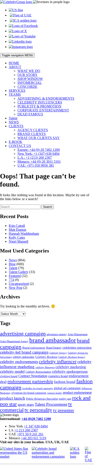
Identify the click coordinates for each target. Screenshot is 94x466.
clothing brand (8, 376)
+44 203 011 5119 (33, 438)
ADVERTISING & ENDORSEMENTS (45, 98)
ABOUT (15, 67)
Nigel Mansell (18, 241)
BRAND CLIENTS (31, 134)
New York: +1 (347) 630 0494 (38, 153)
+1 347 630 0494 (36, 426)
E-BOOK (15, 142)
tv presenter (63, 410)
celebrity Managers (45, 367)
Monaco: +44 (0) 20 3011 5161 (39, 161)
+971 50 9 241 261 (30, 434)
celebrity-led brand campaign (24, 352)
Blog (12, 264)
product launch (12, 398)
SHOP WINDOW (30, 79)
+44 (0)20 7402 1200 (36, 419)
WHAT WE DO (28, 71)
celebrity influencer (58, 361)
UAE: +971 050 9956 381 (35, 165)
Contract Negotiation (32, 376)
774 (11, 280)
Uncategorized (19, 284)
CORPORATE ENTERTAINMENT (43, 110)
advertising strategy (57, 334)
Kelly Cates (17, 237)
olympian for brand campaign (28, 392)
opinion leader (54, 393)
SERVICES (17, 90)
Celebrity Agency (58, 352)
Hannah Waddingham (24, 233)
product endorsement (77, 392)
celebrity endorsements (19, 361)
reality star (65, 398)
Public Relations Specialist (42, 398)
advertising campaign (23, 333)
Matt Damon (17, 229)
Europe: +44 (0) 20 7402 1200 (38, 150)
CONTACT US (20, 146)
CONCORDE (27, 86)
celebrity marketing (71, 367)
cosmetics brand (58, 376)
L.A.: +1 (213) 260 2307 (34, 157)
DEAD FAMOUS (30, 114)
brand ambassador (52, 340)
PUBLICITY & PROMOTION (39, 106)
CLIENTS (16, 126)
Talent (13, 118)
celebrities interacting (77, 347)
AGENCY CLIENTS (32, 130)
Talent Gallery (18, 272)
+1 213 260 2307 (26, 430)
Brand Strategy (54, 347)
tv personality (38, 410)
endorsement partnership (30, 381)
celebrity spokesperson (70, 371)
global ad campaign (67, 388)
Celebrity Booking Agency (71, 357)
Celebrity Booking (46, 356)
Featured (15, 276)
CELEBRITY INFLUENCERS (39, 102)
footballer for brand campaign (37, 388)
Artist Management (77, 334)
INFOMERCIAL (29, 83)
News (13, 260)
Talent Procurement (51, 404)
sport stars (26, 404)
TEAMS (15, 94)
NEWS (14, 122)
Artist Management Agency (14, 341)
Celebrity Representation (38, 371)
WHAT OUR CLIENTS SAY (38, 138)
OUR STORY (27, 75)
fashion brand (64, 382)
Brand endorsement (33, 347)
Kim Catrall (17, 226)
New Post (15, 287)
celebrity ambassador (23, 356)
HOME (14, 63)
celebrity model (12, 371)
